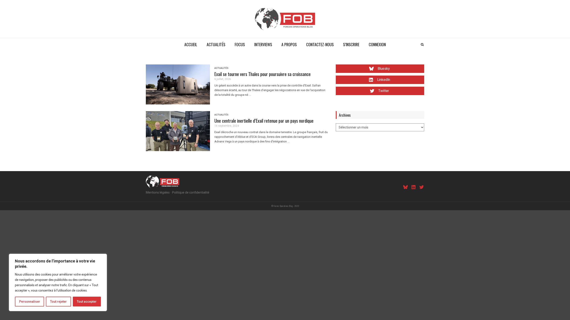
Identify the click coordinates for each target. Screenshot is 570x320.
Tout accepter (87, 301)
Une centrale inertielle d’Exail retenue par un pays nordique (264, 120)
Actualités (216, 44)
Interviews (263, 44)
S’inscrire (351, 44)
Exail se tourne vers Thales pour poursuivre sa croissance (262, 74)
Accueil (190, 44)
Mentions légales (158, 192)
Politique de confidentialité (190, 192)
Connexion (377, 44)
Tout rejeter (58, 301)
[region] (58, 282)
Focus (240, 44)
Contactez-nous (320, 44)
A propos (289, 44)
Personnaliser (29, 301)
